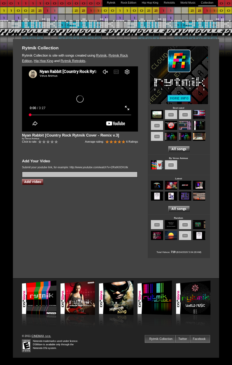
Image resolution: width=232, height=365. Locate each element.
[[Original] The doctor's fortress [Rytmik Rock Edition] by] (157, 200)
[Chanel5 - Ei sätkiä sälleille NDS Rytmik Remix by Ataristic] (171, 129)
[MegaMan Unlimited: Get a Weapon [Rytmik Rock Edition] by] (157, 239)
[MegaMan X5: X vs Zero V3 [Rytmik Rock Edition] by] (171, 189)
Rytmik (111, 2)
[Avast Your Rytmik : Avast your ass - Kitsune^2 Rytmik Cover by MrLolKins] (157, 129)
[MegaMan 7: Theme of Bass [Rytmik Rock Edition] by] (171, 200)
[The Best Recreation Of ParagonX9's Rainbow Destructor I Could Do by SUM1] (185, 140)
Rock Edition (128, 2)
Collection (207, 2)
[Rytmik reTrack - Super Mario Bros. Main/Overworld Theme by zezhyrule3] (199, 118)
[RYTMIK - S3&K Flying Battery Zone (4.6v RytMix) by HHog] (185, 129)
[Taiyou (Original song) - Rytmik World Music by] (171, 239)
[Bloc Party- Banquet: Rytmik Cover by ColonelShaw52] (157, 228)
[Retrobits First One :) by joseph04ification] (199, 228)
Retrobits (169, 2)
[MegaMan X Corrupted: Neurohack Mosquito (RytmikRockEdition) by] (171, 228)
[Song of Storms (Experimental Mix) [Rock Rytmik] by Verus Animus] (171, 168)
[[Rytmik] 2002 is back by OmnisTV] (185, 118)
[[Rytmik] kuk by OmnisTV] (157, 140)
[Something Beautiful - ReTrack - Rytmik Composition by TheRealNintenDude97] (185, 228)
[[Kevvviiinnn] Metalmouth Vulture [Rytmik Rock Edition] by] (185, 189)
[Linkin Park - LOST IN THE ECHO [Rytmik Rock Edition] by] (199, 189)
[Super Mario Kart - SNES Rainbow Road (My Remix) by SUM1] (171, 140)
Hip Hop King (150, 2)
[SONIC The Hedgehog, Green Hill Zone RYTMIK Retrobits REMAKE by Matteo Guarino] (199, 129)
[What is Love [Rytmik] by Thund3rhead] (199, 140)
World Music (188, 2)
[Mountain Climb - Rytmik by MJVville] (185, 239)
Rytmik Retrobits (72, 61)
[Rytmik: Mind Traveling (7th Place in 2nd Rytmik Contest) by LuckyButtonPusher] (157, 118)
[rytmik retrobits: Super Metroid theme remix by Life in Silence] (171, 118)
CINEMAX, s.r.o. (41, 336)
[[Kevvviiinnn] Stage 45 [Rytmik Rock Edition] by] (199, 200)
